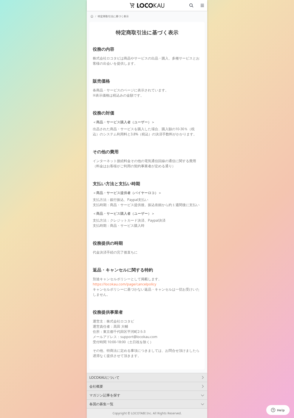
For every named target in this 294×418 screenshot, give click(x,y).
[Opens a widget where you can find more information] (278, 410)
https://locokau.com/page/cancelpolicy (124, 284)
